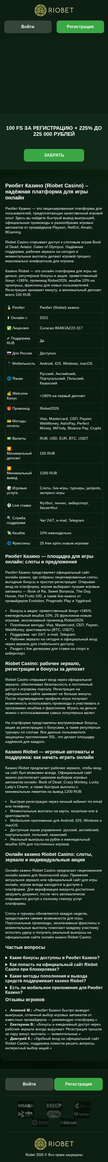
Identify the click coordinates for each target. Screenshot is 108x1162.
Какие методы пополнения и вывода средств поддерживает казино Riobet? (46, 978)
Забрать (54, 155)
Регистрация (80, 26)
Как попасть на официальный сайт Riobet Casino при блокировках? (51, 966)
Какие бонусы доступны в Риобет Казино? (55, 957)
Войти (27, 26)
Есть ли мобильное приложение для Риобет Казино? (54, 990)
